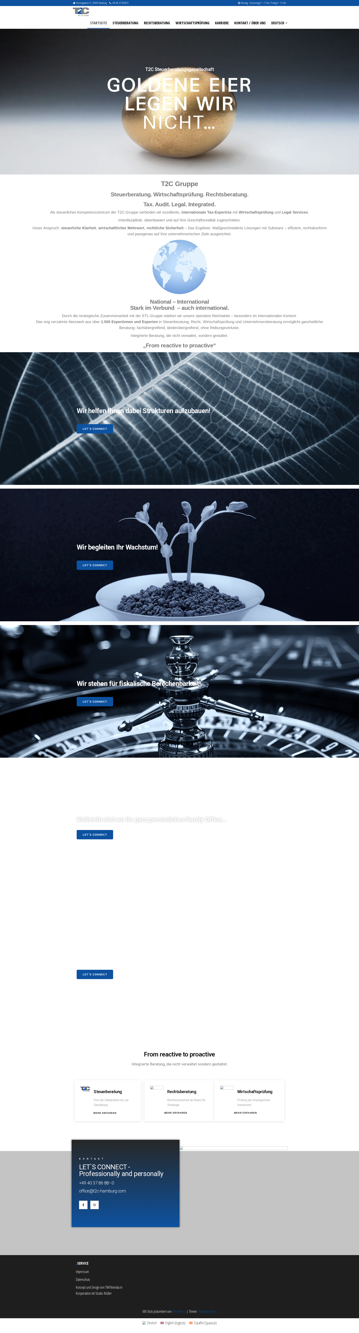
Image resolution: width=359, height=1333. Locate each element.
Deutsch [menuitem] (152, 1322)
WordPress (179, 1311)
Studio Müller (104, 1293)
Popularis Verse (207, 1311)
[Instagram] (94, 1205)
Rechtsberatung (157, 22)
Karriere (222, 22)
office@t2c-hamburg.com (102, 1191)
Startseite (98, 22)
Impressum (82, 1271)
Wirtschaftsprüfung (192, 22)
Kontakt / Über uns (250, 22)
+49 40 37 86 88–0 (96, 1183)
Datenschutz (83, 1279)
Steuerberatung (125, 22)
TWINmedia (112, 1287)
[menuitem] (279, 23)
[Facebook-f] (83, 1205)
